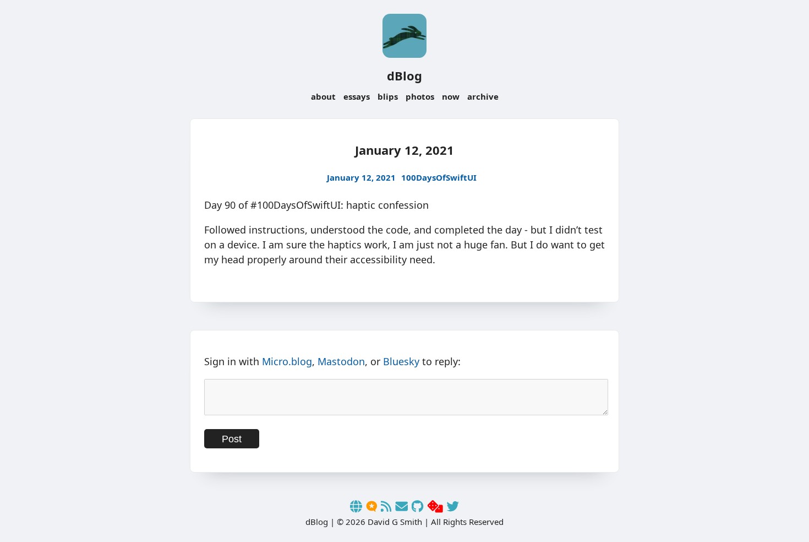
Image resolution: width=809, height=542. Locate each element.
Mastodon (341, 361)
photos (420, 96)
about (323, 96)
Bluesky (401, 361)
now (451, 96)
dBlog (404, 75)
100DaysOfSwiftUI (439, 177)
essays (356, 96)
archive (483, 96)
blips (388, 96)
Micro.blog (287, 361)
